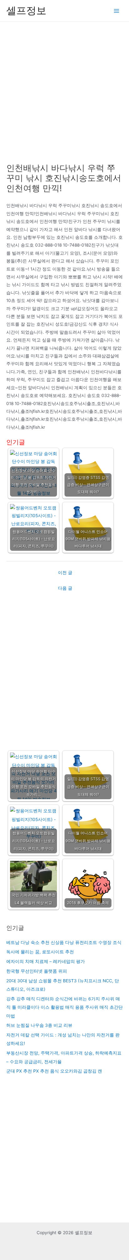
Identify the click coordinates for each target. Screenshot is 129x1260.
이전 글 (65, 572)
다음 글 (65, 588)
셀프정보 (26, 10)
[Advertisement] (64, 89)
